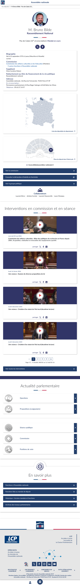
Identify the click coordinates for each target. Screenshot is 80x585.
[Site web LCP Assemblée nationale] (40, 539)
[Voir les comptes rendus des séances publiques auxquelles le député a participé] (40, 427)
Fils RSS (57, 575)
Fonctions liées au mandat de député (40, 491)
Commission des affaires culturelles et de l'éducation (24, 64)
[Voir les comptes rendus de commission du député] (40, 438)
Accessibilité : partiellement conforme (29, 575)
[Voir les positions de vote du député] (40, 449)
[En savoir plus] (40, 409)
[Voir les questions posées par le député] (40, 398)
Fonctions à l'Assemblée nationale (40, 485)
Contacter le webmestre (47, 575)
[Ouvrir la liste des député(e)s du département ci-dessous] (40, 114)
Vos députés (5, 6)
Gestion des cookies (65, 575)
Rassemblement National (40, 33)
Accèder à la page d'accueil (3, 2)
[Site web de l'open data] (40, 553)
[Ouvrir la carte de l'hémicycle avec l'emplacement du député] (40, 149)
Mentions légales (13, 575)
